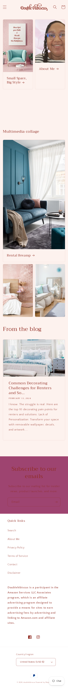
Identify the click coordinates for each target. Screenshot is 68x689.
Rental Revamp (19, 255)
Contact (12, 564)
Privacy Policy (16, 547)
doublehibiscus (29, 682)
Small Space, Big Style (16, 80)
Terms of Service (18, 556)
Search (12, 530)
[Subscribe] (56, 502)
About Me (47, 69)
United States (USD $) (32, 662)
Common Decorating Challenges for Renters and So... (30, 388)
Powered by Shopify (43, 682)
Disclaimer (14, 572)
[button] (5, 7)
